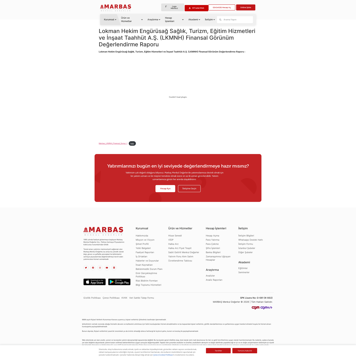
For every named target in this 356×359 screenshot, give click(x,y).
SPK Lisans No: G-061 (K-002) (256, 297)
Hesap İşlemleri (169, 20)
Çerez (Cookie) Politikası (163, 355)
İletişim (209, 19)
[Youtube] (106, 267)
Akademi (193, 19)
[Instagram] (99, 267)
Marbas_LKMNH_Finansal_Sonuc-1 (113, 143)
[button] (172, 7)
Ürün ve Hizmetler (126, 20)
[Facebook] (92, 267)
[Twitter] (85, 267)
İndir (132, 143)
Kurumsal (109, 19)
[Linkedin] (114, 267)
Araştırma (153, 19)
